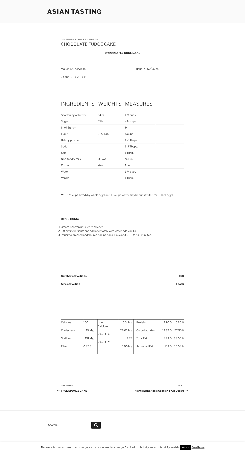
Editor (93, 39)
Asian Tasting (74, 11)
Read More (198, 447)
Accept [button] (185, 447)
